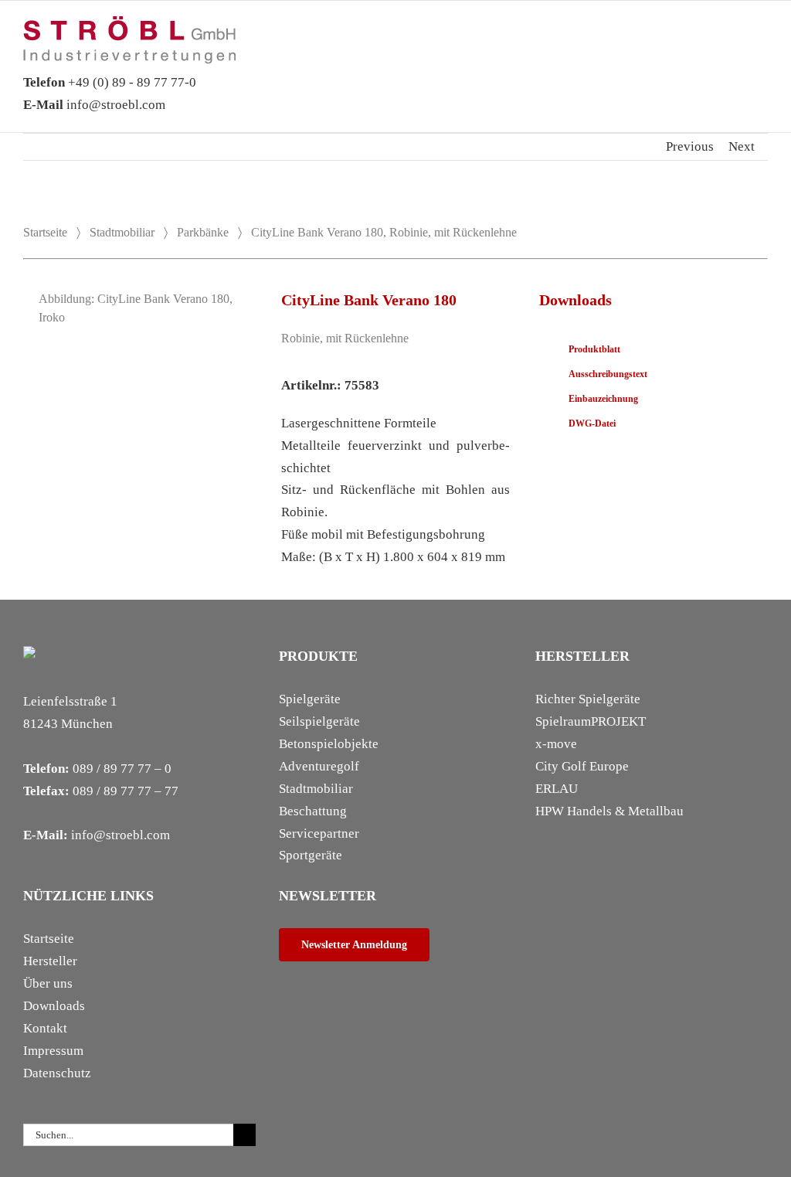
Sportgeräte (310, 855)
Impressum (53, 1050)
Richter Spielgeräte (587, 699)
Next (741, 146)
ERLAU (556, 788)
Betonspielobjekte (329, 743)
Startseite (45, 232)
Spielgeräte (310, 699)
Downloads (54, 1005)
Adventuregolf (319, 766)
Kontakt (45, 1028)
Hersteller (50, 961)
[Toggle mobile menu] (761, 40)
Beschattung (313, 811)
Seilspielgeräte (319, 721)
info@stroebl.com (94, 104)
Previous (690, 146)
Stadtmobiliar (122, 232)
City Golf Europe (582, 766)
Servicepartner (319, 833)
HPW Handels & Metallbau (609, 811)
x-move (556, 743)
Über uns (48, 983)
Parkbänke (203, 232)
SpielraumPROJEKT (590, 721)
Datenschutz (57, 1073)
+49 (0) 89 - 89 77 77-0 (109, 82)
